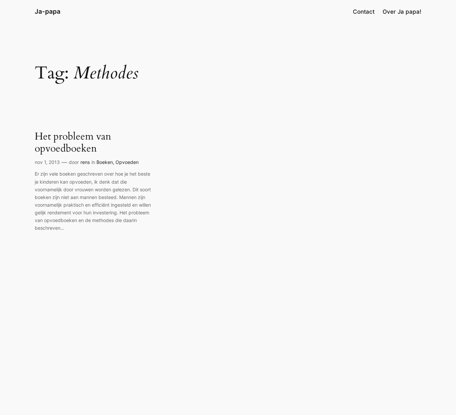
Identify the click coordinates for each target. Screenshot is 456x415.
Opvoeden (127, 162)
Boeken (104, 162)
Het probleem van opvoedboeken (73, 143)
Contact (364, 11)
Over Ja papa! (402, 11)
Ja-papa (47, 11)
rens (85, 162)
